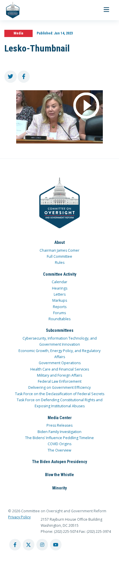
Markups (59, 300)
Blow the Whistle (59, 474)
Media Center (60, 417)
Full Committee (59, 256)
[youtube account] (56, 544)
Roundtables (59, 318)
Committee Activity (59, 274)
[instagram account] (42, 544)
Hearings (59, 288)
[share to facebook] (24, 77)
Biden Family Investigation (59, 431)
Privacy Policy (19, 517)
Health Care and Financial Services (59, 369)
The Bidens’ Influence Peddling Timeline (59, 437)
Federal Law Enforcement (59, 381)
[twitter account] (28, 544)
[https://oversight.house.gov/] (9, 10)
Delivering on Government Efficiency (59, 387)
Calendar (59, 281)
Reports (59, 306)
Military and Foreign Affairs (59, 375)
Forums (59, 312)
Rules (59, 262)
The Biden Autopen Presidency (59, 461)
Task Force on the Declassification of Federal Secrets (59, 393)
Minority (59, 488)
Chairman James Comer (59, 250)
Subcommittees (59, 330)
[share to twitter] (10, 77)
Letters (60, 294)
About (59, 242)
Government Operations (60, 362)
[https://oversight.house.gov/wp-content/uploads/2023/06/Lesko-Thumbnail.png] (59, 116)
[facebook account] (15, 544)
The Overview (59, 450)
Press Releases (59, 425)
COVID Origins (59, 443)
